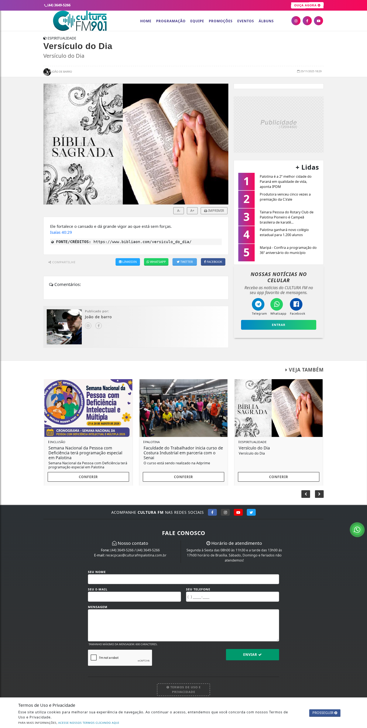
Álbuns (266, 21)
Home (145, 21)
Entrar (278, 325)
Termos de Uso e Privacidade (185, 689)
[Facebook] (98, 325)
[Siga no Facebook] (212, 512)
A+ (192, 210)
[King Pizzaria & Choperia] (279, 124)
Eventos (245, 21)
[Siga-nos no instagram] (296, 20)
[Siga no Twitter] (251, 512)
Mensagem (97, 607)
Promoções (221, 21)
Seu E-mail (97, 589)
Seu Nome (97, 572)
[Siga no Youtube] (238, 512)
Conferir (88, 477)
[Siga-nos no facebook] (307, 20)
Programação (171, 21)
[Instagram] (88, 325)
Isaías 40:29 (61, 232)
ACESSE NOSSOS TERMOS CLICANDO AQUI (88, 723)
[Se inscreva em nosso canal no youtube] (318, 20)
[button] (319, 494)
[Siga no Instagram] (225, 512)
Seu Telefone (198, 589)
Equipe (197, 21)
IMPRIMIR (215, 210)
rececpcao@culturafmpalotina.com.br (136, 555)
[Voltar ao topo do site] (360, 436)
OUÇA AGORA (306, 5)
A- (178, 210)
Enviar (250, 654)
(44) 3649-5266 (122, 550)
